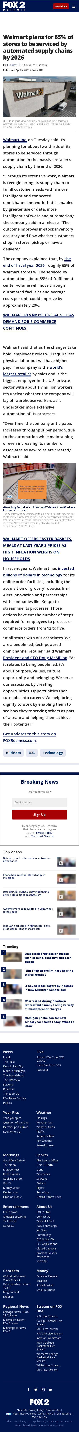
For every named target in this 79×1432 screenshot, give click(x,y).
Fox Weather (44, 1140)
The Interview (11, 1080)
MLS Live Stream (47, 1370)
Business (42, 65)
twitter (36, 1390)
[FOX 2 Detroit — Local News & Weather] (14, 6)
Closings (41, 1118)
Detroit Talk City (13, 1066)
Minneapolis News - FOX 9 (15, 1329)
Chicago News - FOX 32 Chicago (16, 1313)
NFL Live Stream (46, 1316)
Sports (42, 1155)
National (8, 1084)
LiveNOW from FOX (48, 1065)
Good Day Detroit (14, 1160)
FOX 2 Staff (43, 1212)
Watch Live (61, 6)
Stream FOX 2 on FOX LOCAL (50, 1058)
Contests (8, 1225)
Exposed (8, 1296)
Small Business (45, 1290)
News (8, 1051)
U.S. (32, 752)
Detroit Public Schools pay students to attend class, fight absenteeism (26, 893)
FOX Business (28, 65)
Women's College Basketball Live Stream (47, 1357)
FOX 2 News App (46, 1225)
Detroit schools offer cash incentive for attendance (26, 859)
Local (6, 1057)
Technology (53, 752)
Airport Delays (45, 1136)
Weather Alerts (45, 1127)
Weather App (44, 1122)
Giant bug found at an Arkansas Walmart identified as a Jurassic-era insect (39, 508)
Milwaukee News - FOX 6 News (14, 1321)
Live (40, 1051)
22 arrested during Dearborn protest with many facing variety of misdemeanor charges (49, 1005)
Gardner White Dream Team (16, 1285)
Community (43, 1235)
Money (42, 1270)
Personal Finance (47, 1276)
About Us (44, 1206)
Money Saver (11, 1188)
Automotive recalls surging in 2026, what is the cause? (28, 910)
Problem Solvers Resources (46, 1254)
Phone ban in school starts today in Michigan (24, 876)
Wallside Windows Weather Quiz (14, 1277)
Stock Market (44, 1285)
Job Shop (42, 1230)
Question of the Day (15, 1122)
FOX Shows (10, 1212)
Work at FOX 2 (45, 1221)
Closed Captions (46, 1248)
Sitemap (41, 1261)
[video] (66, 862)
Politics (7, 1103)
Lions (39, 1169)
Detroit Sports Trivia (15, 1127)
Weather (43, 1112)
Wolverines (43, 1174)
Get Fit (7, 1183)
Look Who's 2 (11, 1131)
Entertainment (16, 1206)
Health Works (11, 1174)
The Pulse (9, 1062)
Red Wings (42, 1192)
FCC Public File (45, 1239)
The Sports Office (47, 1160)
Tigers (40, 1188)
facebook (29, 1390)
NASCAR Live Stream (49, 1333)
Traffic (40, 1131)
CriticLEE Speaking (14, 1216)
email (50, 1390)
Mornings (11, 1155)
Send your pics (12, 1118)
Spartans (41, 1178)
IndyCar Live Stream (48, 1338)
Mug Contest (11, 1169)
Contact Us (43, 1216)
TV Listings (9, 1221)
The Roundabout (13, 1075)
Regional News (16, 1306)
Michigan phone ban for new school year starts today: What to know (49, 1022)
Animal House (45, 1145)
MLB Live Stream (47, 1329)
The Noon (9, 1165)
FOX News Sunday (14, 1098)
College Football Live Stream (49, 1322)
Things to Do (11, 1093)
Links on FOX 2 (12, 1197)
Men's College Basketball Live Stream (45, 1346)
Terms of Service (42, 836)
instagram (43, 1390)
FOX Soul (42, 1069)
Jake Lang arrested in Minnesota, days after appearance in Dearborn (26, 927)
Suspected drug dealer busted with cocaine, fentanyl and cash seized (48, 958)
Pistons (41, 1183)
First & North (44, 1165)
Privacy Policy (44, 832)
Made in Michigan (14, 1071)
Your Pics (11, 1112)
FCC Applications (46, 1244)
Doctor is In (10, 1192)
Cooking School (12, 1178)
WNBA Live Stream (48, 1365)
